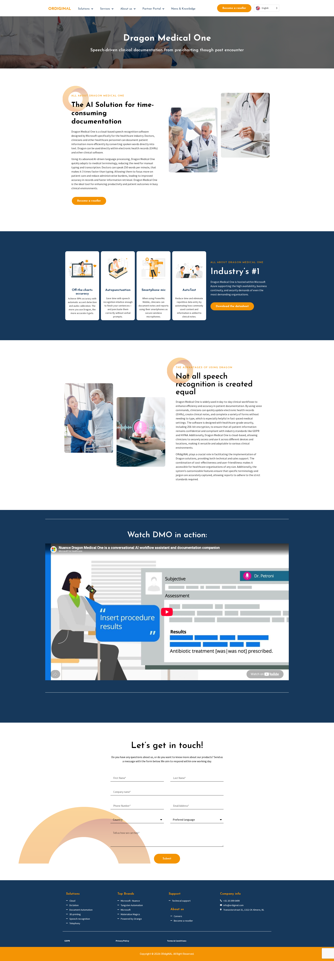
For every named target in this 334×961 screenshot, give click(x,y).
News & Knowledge (183, 8)
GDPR (67, 940)
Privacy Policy (122, 940)
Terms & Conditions (176, 940)
